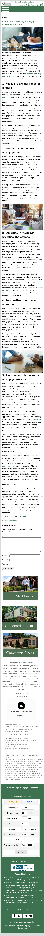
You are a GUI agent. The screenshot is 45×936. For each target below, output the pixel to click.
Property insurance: (12, 834)
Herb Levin (21, 516)
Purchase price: (13, 808)
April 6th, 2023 (8, 516)
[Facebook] (14, 916)
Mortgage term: (13, 818)
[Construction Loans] (20, 631)
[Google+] (19, 916)
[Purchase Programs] (21, 601)
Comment (7, 536)
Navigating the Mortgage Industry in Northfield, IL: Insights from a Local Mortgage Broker (24, 890)
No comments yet (9, 520)
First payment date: (12, 845)
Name (5, 556)
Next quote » (21, 696)
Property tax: (14, 829)
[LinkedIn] (25, 916)
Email (5, 560)
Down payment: (13, 813)
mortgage (6, 97)
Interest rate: (14, 824)
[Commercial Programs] (21, 658)
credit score (36, 419)
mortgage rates (8, 466)
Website (5, 564)
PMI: (18, 840)
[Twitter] (30, 916)
